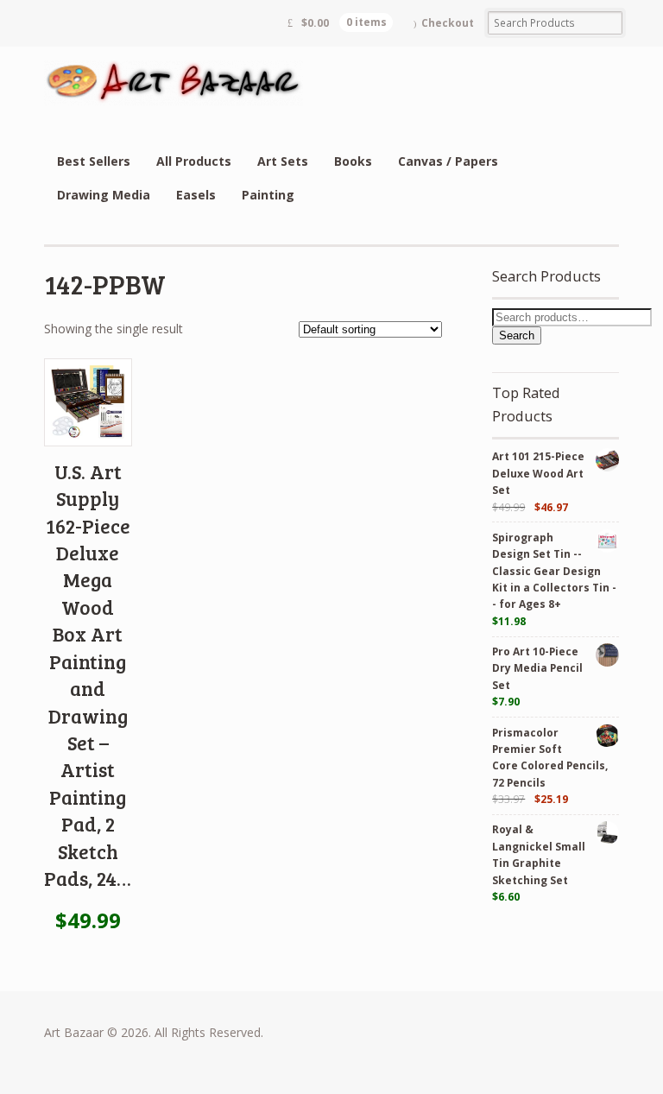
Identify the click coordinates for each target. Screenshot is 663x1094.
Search (516, 335)
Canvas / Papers (448, 161)
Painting (268, 195)
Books (353, 161)
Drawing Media (103, 195)
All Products (193, 161)
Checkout (447, 23)
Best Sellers (93, 161)
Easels (196, 195)
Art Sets (282, 161)
